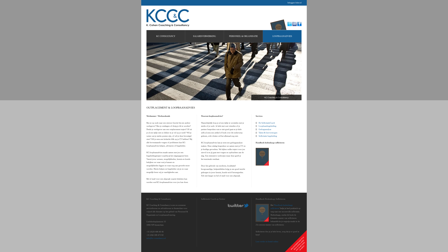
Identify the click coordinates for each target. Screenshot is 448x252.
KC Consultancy (167, 18)
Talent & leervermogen (268, 133)
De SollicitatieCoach (267, 123)
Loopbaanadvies (282, 36)
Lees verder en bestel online (267, 241)
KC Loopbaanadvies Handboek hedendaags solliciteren (279, 24)
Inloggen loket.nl (295, 3)
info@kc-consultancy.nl (156, 238)
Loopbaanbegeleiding (267, 126)
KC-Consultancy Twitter (238, 205)
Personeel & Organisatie (243, 36)
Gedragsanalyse (265, 129)
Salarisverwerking (204, 36)
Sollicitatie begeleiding (268, 136)
